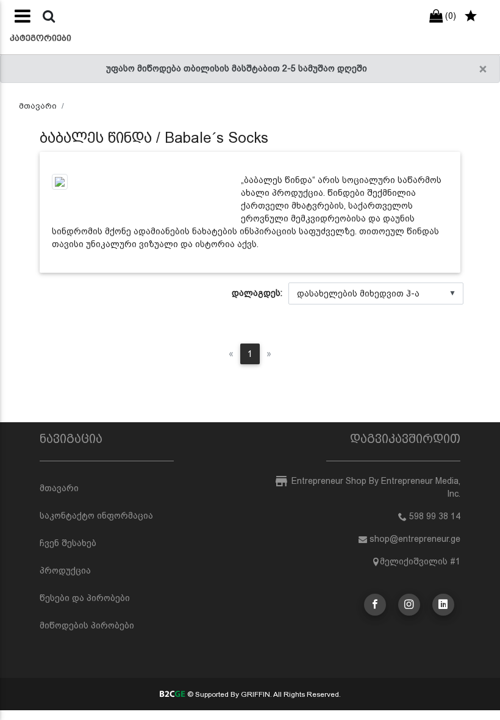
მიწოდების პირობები (87, 625)
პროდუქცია (65, 570)
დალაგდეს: (257, 293)
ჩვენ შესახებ (68, 543)
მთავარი (38, 105)
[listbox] (375, 293)
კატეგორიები (40, 38)
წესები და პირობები (85, 598)
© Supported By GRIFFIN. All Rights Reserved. (262, 694)
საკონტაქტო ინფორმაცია (96, 515)
